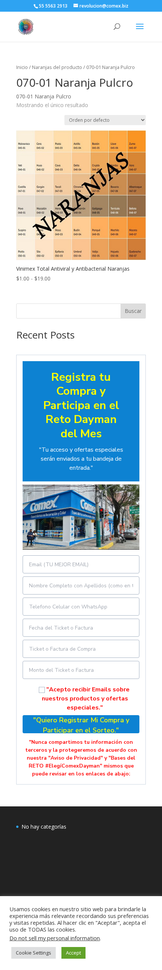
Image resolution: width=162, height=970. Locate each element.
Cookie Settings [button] (33, 952)
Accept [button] (73, 952)
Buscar (133, 310)
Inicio (22, 67)
